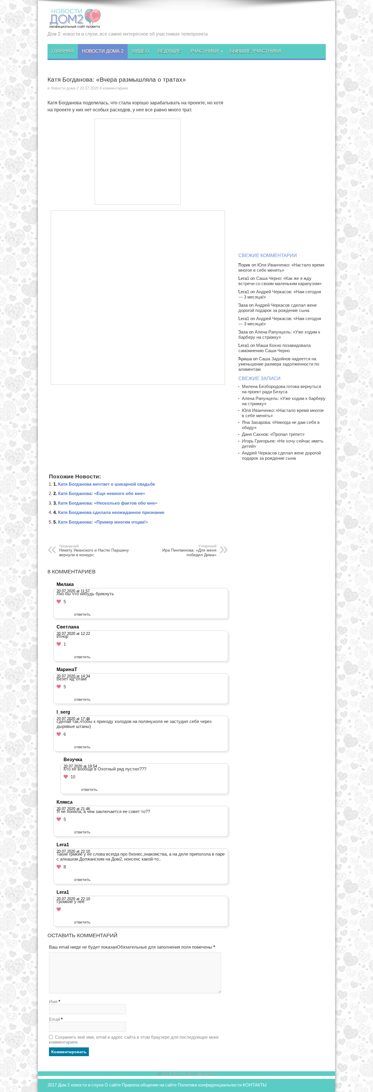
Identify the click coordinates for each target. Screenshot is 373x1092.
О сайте (113, 1084)
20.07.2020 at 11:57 (73, 591)
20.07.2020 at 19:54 (80, 766)
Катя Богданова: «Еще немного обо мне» (101, 493)
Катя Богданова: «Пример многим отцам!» (103, 521)
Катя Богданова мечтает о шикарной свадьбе (106, 484)
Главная (63, 51)
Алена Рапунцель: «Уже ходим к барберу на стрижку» (279, 334)
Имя (53, 1001)
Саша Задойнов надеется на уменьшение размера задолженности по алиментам (278, 364)
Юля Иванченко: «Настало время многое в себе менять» (281, 267)
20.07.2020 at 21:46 (73, 809)
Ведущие (169, 51)
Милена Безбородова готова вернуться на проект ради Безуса (281, 389)
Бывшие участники (255, 51)
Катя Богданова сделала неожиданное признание (111, 512)
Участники (204, 51)
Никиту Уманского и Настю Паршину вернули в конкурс (94, 550)
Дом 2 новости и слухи (80, 1084)
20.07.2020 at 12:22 (73, 633)
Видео (140, 51)
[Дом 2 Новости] (74, 24)
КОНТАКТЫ (255, 1084)
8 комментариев (114, 88)
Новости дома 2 (103, 51)
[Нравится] (59, 601)
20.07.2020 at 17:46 (73, 719)
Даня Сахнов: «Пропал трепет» (273, 434)
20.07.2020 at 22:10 (73, 851)
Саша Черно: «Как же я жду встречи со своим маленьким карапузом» (279, 281)
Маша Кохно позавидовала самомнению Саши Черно (274, 348)
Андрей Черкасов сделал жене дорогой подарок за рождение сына (277, 308)
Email (54, 1019)
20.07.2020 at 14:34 (73, 676)
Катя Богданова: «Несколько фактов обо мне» (107, 503)
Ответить (82, 614)
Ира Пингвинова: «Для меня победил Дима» (189, 550)
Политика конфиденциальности (210, 1084)
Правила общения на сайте (149, 1084)
